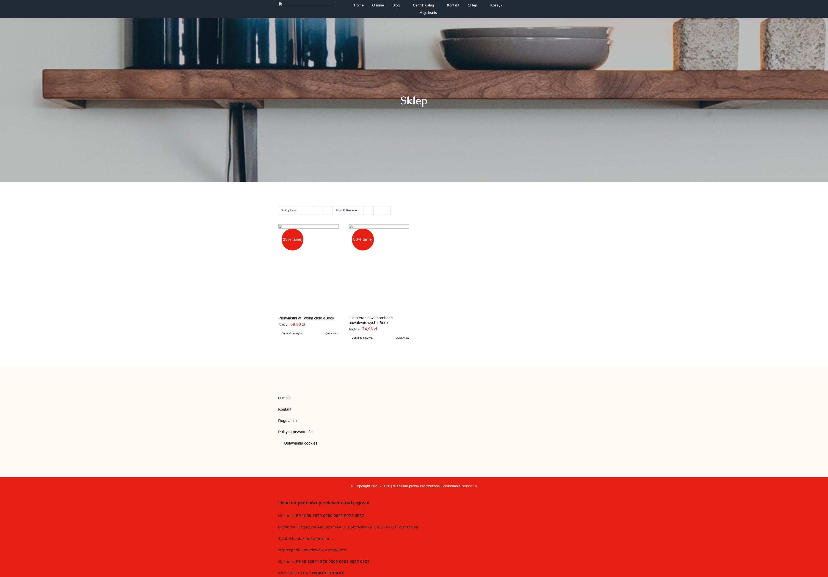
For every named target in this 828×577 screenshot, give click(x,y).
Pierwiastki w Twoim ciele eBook (306, 318)
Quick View (332, 333)
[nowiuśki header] (307, 4)
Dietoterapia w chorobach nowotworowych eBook (371, 320)
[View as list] (386, 210)
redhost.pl (470, 486)
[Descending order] (327, 210)
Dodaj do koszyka (291, 333)
